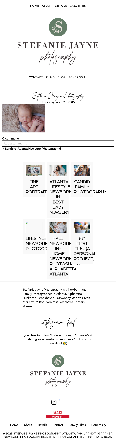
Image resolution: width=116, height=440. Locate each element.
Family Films (77, 425)
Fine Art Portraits (37, 186)
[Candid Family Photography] (82, 170)
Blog (61, 77)
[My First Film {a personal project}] (82, 227)
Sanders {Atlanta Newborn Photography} (33, 148)
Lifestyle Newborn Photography (42, 243)
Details (61, 5)
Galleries (78, 5)
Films (50, 77)
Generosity (77, 77)
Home (34, 5)
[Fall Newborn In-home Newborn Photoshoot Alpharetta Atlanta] (58, 227)
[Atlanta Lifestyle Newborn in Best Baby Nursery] (58, 170)
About (47, 5)
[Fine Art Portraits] (34, 170)
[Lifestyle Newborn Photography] (34, 227)
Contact (36, 77)
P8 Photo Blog (100, 436)
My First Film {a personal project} (85, 248)
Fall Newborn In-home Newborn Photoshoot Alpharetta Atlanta (65, 256)
